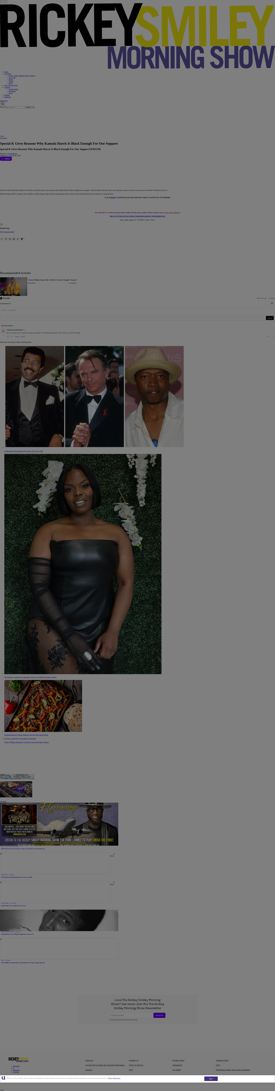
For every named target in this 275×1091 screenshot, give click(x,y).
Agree (211, 1078)
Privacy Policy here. (114, 1078)
